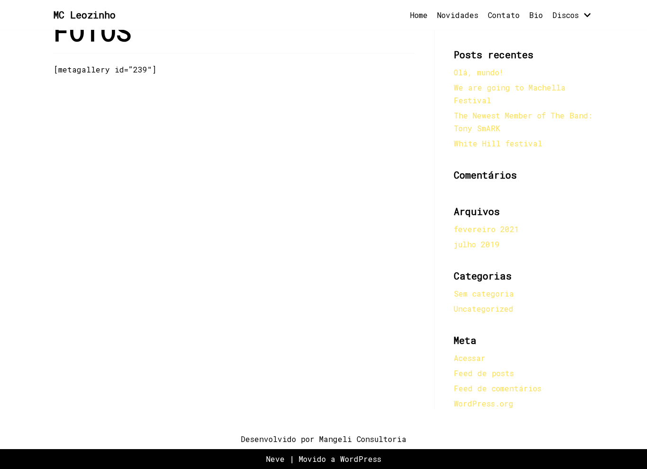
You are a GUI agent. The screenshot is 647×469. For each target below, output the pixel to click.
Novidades (457, 15)
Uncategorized (483, 309)
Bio (536, 15)
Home (419, 15)
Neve (275, 459)
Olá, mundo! (478, 72)
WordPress (360, 459)
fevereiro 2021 (486, 229)
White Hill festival (498, 143)
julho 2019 (477, 244)
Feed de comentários (497, 388)
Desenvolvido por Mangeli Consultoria (323, 439)
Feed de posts (484, 373)
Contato (504, 15)
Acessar (469, 358)
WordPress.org (483, 403)
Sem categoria (484, 293)
